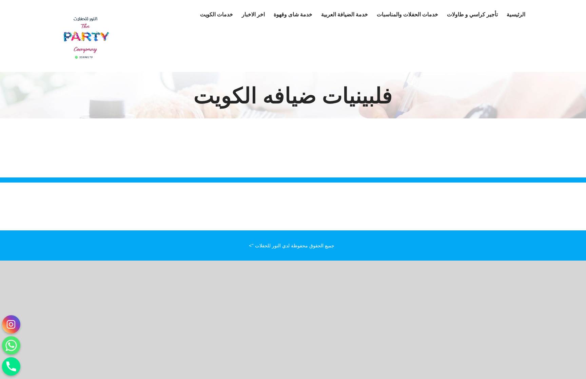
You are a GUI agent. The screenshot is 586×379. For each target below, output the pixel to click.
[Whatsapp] (11, 345)
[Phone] (11, 366)
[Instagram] (11, 324)
